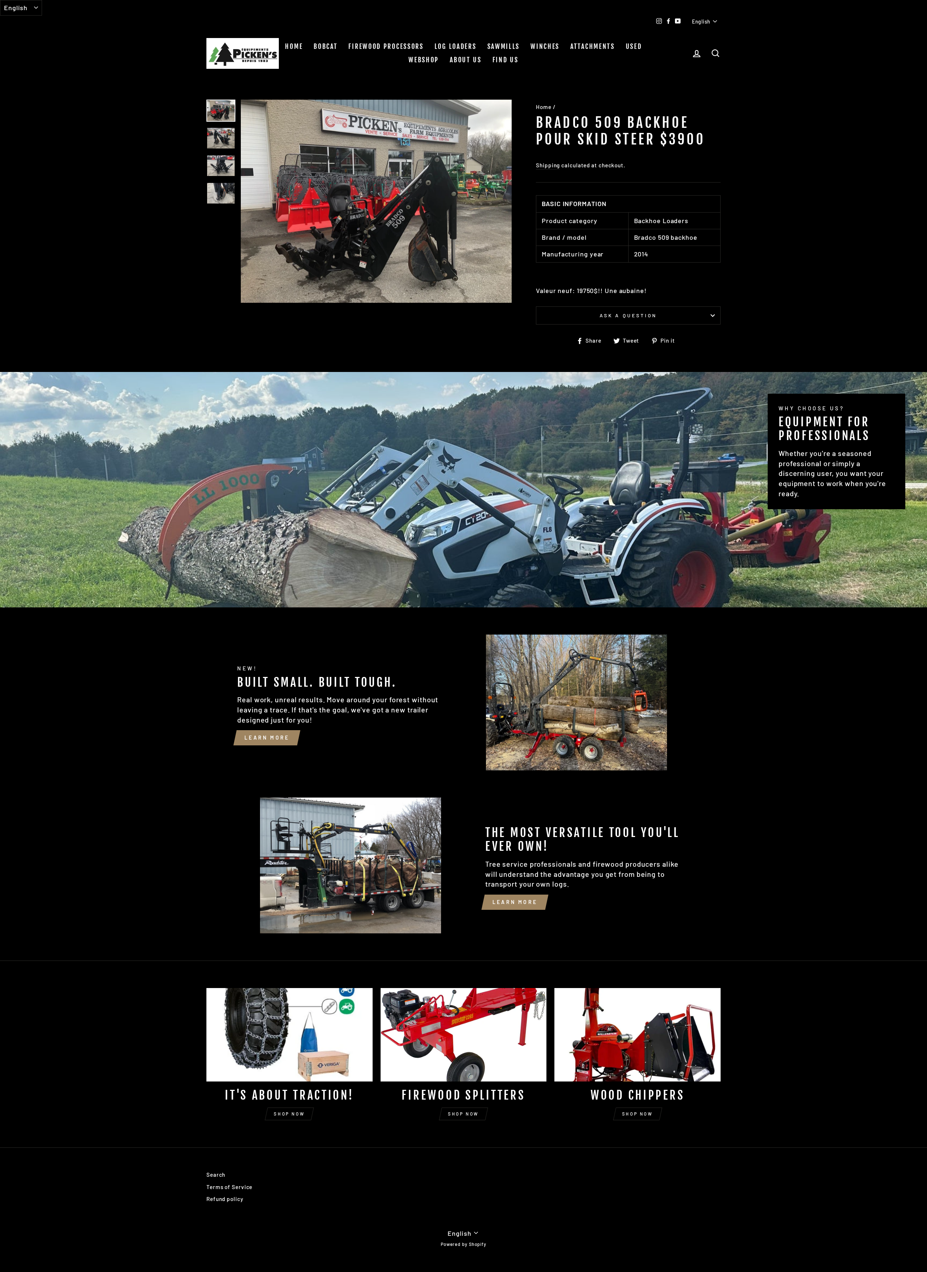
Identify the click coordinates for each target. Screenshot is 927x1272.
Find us (505, 60)
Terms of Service (229, 1187)
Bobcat (325, 46)
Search (215, 1174)
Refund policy (224, 1199)
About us (466, 60)
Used (634, 46)
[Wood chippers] (637, 1034)
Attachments (592, 46)
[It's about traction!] (289, 1034)
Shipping (548, 165)
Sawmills (503, 46)
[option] (376, 201)
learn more (266, 738)
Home (294, 46)
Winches (544, 46)
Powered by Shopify (463, 1244)
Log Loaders (456, 46)
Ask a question (628, 315)
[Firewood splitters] (464, 1034)
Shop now (289, 1113)
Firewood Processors (385, 46)
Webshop (423, 60)
